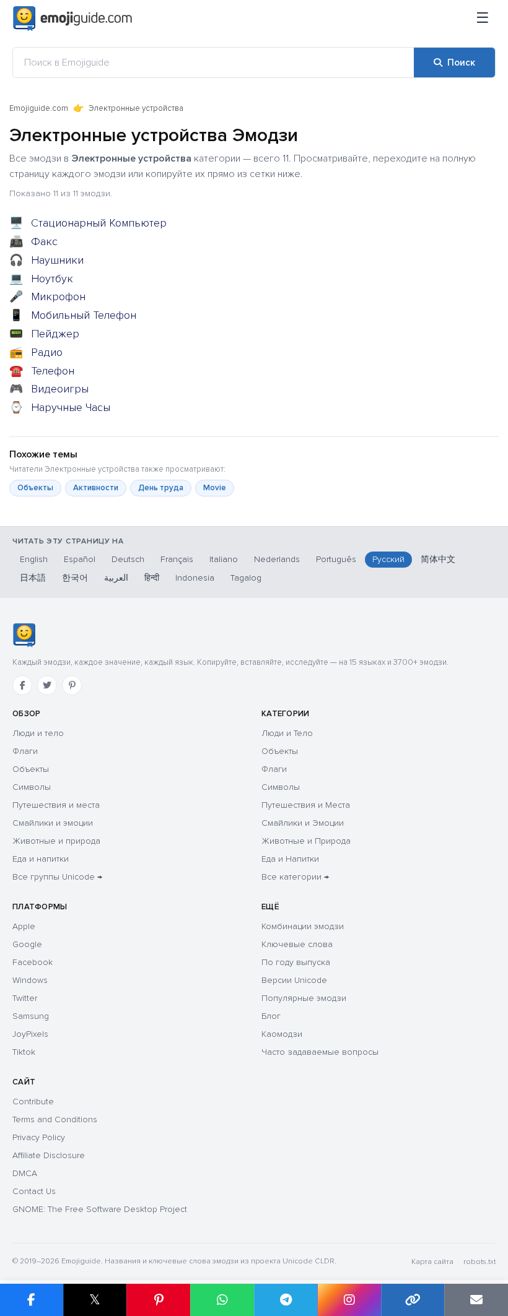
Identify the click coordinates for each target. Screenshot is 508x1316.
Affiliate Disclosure (48, 1155)
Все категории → (295, 877)
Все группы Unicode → (57, 877)
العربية (116, 578)
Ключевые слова (297, 944)
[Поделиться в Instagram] (349, 1300)
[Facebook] (22, 685)
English (34, 559)
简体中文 (438, 559)
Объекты (35, 488)
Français (176, 559)
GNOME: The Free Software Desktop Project (99, 1209)
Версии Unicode (294, 980)
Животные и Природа (306, 841)
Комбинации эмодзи (302, 926)
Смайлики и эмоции (52, 823)
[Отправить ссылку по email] (476, 1300)
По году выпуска (295, 962)
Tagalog (245, 578)
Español (79, 559)
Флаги (25, 751)
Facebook (32, 962)
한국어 (75, 578)
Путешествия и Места (305, 805)
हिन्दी (151, 578)
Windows (30, 980)
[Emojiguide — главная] (23, 635)
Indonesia (194, 578)
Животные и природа (56, 841)
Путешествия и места (56, 805)
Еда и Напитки (290, 859)
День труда (160, 488)
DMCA (24, 1173)
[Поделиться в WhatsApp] (222, 1300)
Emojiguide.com (38, 108)
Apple (23, 926)
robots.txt (479, 1261)
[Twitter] (47, 685)
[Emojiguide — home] (72, 18)
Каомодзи (281, 1034)
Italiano (223, 559)
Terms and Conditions (54, 1119)
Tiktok (23, 1052)
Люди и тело (38, 733)
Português (336, 559)
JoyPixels (30, 1034)
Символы (31, 787)
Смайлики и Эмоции (302, 823)
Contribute (33, 1101)
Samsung (30, 1016)
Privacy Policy (38, 1137)
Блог (271, 1016)
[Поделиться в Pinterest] (158, 1300)
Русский (388, 559)
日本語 (33, 578)
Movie (214, 488)
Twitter (24, 998)
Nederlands (277, 559)
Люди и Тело (287, 733)
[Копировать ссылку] (413, 1300)
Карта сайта (432, 1261)
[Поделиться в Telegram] (286, 1300)
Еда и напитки (40, 859)
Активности (95, 488)
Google (27, 944)
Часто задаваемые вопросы (320, 1052)
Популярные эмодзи (303, 998)
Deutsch (128, 559)
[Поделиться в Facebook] (31, 1300)
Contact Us (34, 1191)
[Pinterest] (72, 685)
